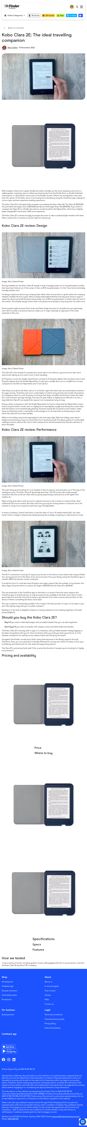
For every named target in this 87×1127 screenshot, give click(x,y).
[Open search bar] (77, 7)
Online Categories (15, 15)
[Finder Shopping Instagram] (8, 1059)
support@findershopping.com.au (65, 1116)
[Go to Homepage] (11, 7)
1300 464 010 (13, 1119)
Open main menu (81, 7)
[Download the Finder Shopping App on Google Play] (9, 1051)
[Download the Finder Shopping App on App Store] (9, 1046)
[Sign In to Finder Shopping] (72, 7)
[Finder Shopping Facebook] (3, 1059)
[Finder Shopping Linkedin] (14, 1059)
